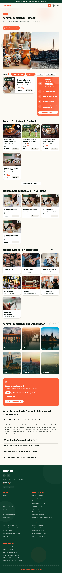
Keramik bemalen (18, 74)
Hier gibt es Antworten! (9, 483)
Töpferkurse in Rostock (38, 506)
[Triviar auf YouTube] (8, 475)
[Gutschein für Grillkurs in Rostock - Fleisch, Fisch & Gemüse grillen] (18, 126)
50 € (14, 392)
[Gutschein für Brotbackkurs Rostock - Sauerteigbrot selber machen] (57, 126)
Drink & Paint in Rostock (9, 536)
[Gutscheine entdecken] (49, 5)
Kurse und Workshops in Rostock (41, 539)
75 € (20, 392)
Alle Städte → (54, 324)
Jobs (4, 503)
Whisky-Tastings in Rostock (39, 533)
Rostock (31, 74)
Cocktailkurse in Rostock (38, 509)
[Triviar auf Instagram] (4, 475)
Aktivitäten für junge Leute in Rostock (12, 558)
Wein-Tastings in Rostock (39, 536)
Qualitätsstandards (8, 506)
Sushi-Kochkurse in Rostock (39, 500)
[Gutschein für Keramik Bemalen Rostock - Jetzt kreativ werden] (13, 79)
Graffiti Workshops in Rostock (10, 528)
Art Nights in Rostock (8, 539)
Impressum (5, 511)
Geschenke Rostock (8, 546)
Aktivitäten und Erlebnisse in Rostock (12, 560)
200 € (33, 392)
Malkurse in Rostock (37, 495)
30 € (8, 392)
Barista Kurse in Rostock (38, 503)
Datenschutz (6, 509)
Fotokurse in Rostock (37, 525)
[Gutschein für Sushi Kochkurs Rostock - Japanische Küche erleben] (18, 155)
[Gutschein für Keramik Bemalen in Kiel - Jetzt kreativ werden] (37, 196)
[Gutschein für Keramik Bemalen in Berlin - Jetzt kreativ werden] (18, 222)
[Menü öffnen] (57, 5)
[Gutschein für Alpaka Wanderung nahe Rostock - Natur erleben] (37, 126)
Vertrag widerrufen (8, 487)
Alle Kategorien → (53, 249)
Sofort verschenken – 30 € (14, 401)
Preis (40, 74)
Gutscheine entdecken (12, 28)
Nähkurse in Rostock (37, 511)
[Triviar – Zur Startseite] (7, 5)
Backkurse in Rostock (38, 514)
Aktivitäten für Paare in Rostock (11, 552)
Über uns (5, 495)
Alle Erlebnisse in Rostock (30, 183)
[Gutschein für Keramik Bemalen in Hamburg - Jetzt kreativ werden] (57, 196)
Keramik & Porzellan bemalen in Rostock (42, 517)
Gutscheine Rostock (8, 549)
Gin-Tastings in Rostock (38, 528)
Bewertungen (6, 517)
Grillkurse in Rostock (8, 530)
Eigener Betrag (11, 396)
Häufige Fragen (7, 500)
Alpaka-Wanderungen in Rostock (11, 533)
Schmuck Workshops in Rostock (11, 525)
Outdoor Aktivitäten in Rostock (11, 555)
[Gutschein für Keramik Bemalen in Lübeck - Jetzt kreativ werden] (18, 196)
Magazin (5, 498)
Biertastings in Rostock (38, 530)
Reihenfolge (50, 74)
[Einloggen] (53, 5)
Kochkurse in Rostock (38, 498)
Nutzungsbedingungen (9, 514)
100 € (26, 392)
